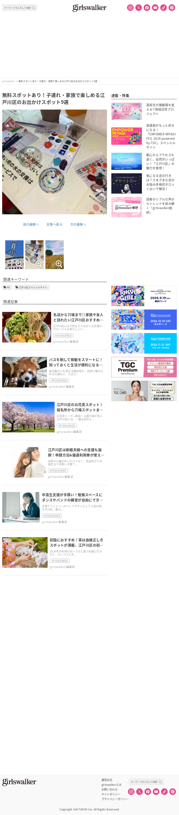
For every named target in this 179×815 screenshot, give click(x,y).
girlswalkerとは (112, 784)
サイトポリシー (111, 794)
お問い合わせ (110, 789)
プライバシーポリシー (115, 799)
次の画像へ (78, 224)
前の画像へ (31, 224)
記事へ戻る (54, 224)
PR (8, 287)
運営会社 (107, 780)
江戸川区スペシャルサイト (33, 287)
